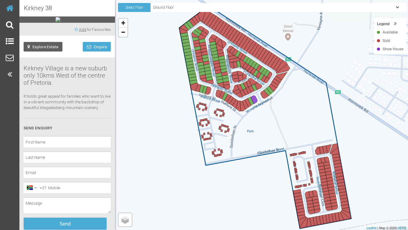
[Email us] (9, 57)
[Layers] (125, 219)
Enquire (99, 46)
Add (82, 29)
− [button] (123, 32)
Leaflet (371, 227)
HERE (402, 227)
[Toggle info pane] (9, 74)
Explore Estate (44, 46)
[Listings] (9, 41)
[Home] (9, 8)
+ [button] (123, 23)
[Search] (9, 24)
